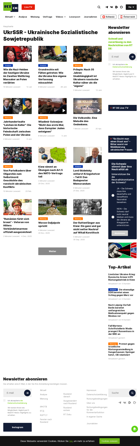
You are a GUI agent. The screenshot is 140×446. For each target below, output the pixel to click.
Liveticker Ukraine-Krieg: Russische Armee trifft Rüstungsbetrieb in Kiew (121, 277)
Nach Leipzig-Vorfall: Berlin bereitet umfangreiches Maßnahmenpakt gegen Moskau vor (121, 310)
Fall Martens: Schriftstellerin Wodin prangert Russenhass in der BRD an (121, 329)
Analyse (23, 16)
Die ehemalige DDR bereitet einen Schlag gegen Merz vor (121, 292)
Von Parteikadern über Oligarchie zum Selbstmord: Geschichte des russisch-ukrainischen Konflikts (17, 178)
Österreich (129, 16)
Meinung (35, 16)
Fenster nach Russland (46, 420)
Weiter (52, 251)
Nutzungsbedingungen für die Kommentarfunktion (97, 410)
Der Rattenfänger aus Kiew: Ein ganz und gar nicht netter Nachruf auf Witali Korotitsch (87, 227)
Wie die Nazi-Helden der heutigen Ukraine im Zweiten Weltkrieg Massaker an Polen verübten (16, 76)
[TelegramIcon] (106, 7)
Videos (59, 16)
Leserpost (74, 16)
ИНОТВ (43, 406)
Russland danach (67, 395)
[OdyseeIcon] (121, 7)
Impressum (91, 390)
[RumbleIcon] (116, 7)
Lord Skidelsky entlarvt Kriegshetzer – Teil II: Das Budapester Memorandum (86, 177)
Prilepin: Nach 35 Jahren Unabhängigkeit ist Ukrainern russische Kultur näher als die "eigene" (85, 77)
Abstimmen (120, 233)
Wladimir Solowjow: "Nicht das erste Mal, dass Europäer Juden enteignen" (51, 126)
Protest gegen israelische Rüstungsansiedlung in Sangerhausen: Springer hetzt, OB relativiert (121, 349)
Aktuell (9, 16)
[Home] (10, 7)
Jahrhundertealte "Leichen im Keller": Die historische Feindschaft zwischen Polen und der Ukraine (17, 128)
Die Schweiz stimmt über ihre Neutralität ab (122, 166)
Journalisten (90, 16)
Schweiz (110, 16)
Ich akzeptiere (122, 65)
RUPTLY (43, 415)
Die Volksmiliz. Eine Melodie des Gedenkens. (85, 121)
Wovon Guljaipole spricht (49, 224)
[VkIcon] (111, 7)
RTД (42, 411)
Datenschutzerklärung (97, 394)
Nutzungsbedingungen (97, 399)
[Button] (132, 57)
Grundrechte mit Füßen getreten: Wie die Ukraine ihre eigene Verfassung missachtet (52, 76)
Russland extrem (67, 408)
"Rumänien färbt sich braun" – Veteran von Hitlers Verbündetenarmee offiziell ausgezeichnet (17, 225)
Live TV (28, 7)
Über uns (91, 403)
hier (71, 441)
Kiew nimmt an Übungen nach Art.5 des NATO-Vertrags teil (50, 171)
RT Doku (67, 414)
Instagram (17, 427)
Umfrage (47, 16)
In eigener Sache (94, 416)
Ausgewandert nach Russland (70, 402)
